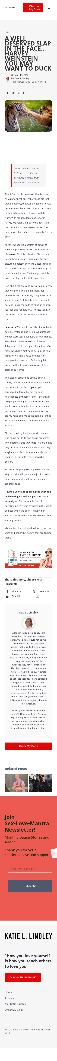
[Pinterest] (19, 93)
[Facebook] (7, 93)
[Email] (25, 93)
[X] (13, 93)
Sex (7, 31)
